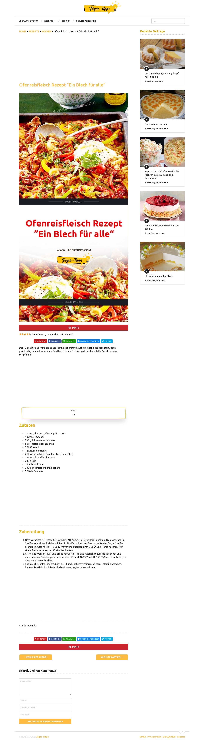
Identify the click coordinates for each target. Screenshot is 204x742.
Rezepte (48, 21)
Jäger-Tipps (42, 737)
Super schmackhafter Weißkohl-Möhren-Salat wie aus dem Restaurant (162, 174)
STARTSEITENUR (30, 21)
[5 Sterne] (30, 334)
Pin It (75, 327)
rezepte (34, 31)
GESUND (66, 21)
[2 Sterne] (23, 334)
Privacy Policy (154, 737)
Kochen (47, 31)
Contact (181, 737)
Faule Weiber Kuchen (156, 124)
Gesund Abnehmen (86, 21)
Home (22, 31)
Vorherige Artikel (37, 657)
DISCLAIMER (169, 737)
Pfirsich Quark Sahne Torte (159, 276)
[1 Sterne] (20, 334)
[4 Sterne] (27, 334)
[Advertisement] (73, 59)
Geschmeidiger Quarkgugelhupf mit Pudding (162, 75)
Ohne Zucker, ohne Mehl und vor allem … (162, 227)
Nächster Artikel (111, 657)
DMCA (143, 737)
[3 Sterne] (25, 334)
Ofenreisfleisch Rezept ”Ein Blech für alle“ (62, 84)
